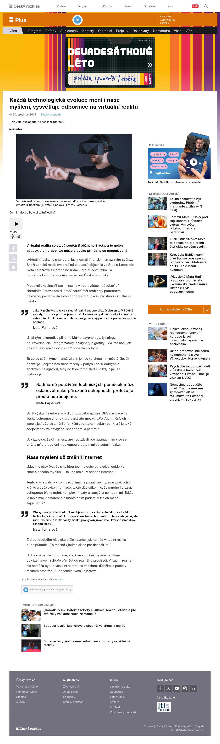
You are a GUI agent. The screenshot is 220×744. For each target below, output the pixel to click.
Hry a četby (157, 154)
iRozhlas (61, 6)
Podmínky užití (183, 726)
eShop (20, 702)
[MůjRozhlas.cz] (16, 129)
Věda (13, 31)
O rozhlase (150, 6)
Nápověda (116, 691)
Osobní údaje (164, 726)
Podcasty (69, 697)
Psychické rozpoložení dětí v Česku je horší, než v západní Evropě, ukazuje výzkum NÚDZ (190, 372)
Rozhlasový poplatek (123, 712)
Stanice (128, 6)
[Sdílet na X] (13, 258)
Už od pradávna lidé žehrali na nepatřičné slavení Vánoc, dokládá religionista (190, 354)
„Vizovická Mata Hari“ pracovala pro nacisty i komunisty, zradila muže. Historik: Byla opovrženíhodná (189, 284)
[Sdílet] (19, 236)
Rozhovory (141, 31)
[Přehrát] (16, 224)
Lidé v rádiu (117, 697)
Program (82, 6)
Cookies (148, 726)
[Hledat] (206, 6)
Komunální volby (26, 691)
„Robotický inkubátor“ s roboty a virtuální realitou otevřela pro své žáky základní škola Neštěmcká (89, 612)
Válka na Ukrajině (27, 686)
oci (61, 579)
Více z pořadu (159, 324)
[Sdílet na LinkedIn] (13, 267)
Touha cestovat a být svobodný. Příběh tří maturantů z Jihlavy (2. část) (186, 204)
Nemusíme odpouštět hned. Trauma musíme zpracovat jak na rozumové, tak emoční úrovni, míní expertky (186, 392)
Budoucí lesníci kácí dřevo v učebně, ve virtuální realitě (84, 625)
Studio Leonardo (51, 114)
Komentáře (161, 31)
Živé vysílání (157, 166)
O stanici (105, 31)
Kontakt (115, 707)
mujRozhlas (105, 6)
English (199, 726)
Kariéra (114, 702)
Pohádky (156, 160)
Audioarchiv (167, 20)
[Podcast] (12, 236)
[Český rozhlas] (24, 6)
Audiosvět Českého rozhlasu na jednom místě (174, 182)
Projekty (122, 31)
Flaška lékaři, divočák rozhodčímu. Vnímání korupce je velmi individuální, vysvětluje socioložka (186, 336)
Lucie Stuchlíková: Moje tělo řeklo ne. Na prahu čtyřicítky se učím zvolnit (188, 242)
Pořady (50, 31)
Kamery (164, 23)
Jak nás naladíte (120, 686)
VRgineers (80, 205)
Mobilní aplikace (73, 702)
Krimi (172, 154)
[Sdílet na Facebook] (13, 248)
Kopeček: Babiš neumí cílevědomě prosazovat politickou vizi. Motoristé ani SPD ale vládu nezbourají (188, 262)
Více (190, 31)
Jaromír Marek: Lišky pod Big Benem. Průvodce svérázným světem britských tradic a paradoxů (189, 224)
